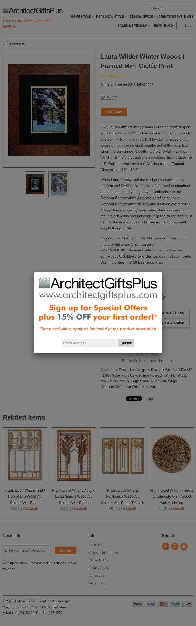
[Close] (161, 272)
